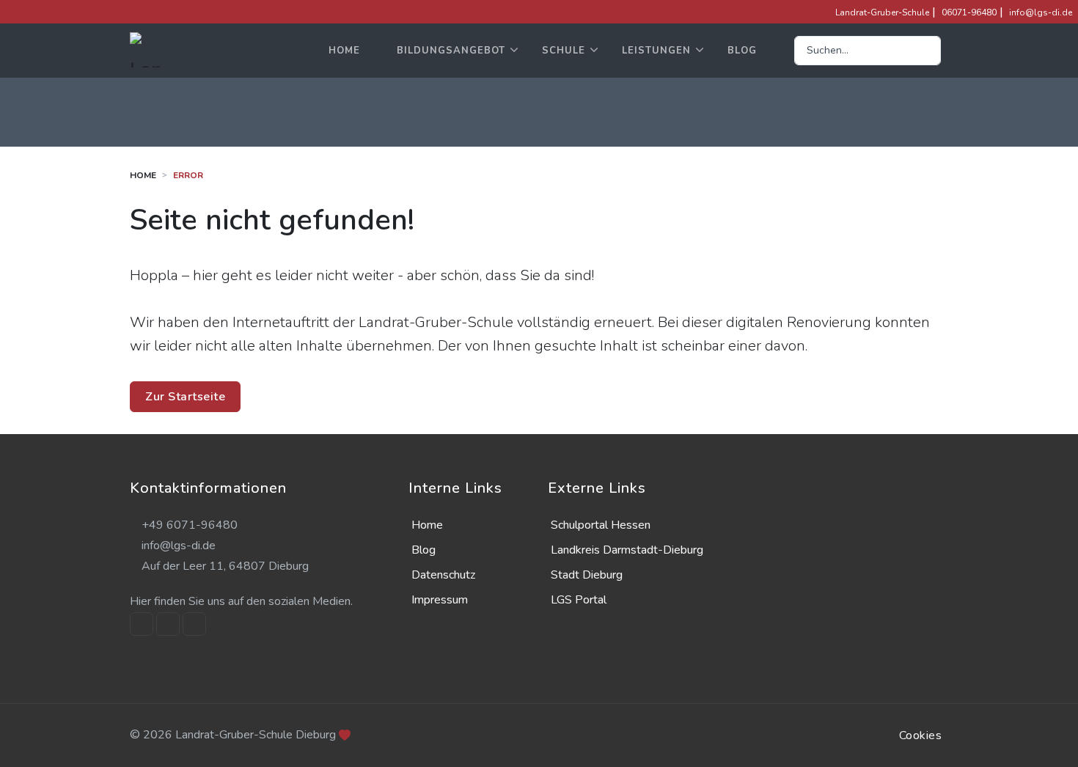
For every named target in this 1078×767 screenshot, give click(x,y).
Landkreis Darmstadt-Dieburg (627, 550)
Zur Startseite (185, 397)
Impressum (439, 600)
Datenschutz (443, 575)
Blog (742, 50)
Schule (563, 50)
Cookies (920, 735)
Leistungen (656, 50)
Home (344, 50)
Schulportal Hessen (600, 525)
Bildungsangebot (451, 50)
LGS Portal (578, 600)
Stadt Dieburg (587, 575)
